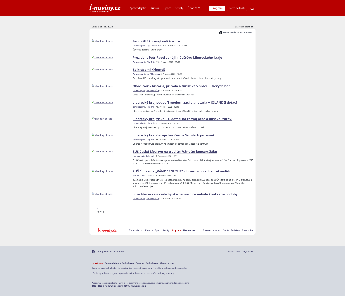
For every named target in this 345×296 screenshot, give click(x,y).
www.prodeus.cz (138, 286)
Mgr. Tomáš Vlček (155, 45)
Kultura (155, 8)
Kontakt (217, 230)
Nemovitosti (189, 230)
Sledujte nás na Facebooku (237, 32)
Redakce (235, 230)
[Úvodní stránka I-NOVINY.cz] (107, 230)
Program (176, 230)
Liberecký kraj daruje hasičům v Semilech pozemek (174, 135)
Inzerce (207, 230)
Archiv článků (234, 251)
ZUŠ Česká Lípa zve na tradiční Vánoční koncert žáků (175, 151)
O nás (226, 230)
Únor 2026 (193, 8)
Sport (167, 8)
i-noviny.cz (97, 263)
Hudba (136, 156)
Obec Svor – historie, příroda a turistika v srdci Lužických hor (181, 86)
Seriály (179, 8)
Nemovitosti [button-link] (237, 8)
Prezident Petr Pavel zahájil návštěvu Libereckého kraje (177, 57)
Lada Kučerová (147, 156)
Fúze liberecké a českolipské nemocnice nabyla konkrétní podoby (185, 194)
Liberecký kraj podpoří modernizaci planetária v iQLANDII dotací (185, 102)
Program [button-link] (217, 8)
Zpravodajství (138, 8)
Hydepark (248, 251)
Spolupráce (247, 230)
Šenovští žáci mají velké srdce (156, 41)
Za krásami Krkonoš (149, 69)
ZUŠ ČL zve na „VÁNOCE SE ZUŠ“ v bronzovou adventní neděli (181, 171)
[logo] (105, 8)
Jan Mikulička (153, 74)
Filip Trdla (151, 62)
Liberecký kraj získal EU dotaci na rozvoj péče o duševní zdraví (182, 119)
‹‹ (97, 208)
